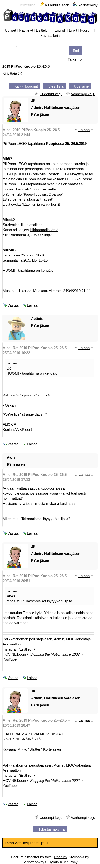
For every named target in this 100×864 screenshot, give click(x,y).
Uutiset (10, 30)
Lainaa (84, 130)
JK (20, 73)
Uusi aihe (81, 86)
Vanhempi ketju (83, 94)
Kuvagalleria (50, 35)
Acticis (37, 318)
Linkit (73, 30)
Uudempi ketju (51, 94)
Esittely (42, 30)
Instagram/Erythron (18, 649)
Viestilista (55, 86)
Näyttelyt (26, 30)
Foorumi (86, 30)
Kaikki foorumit (26, 86)
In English (58, 30)
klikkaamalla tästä (44, 230)
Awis (11, 457)
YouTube (10, 659)
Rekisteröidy (88, 5)
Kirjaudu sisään (57, 5)
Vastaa (13, 305)
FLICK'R (9, 424)
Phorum (60, 857)
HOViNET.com (14, 654)
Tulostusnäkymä (51, 829)
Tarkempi (75, 59)
